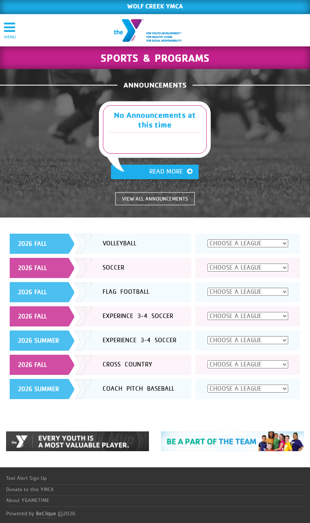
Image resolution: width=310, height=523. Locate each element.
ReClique (46, 514)
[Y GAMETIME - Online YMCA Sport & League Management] (154, 30)
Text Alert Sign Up (26, 478)
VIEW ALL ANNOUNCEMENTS (155, 199)
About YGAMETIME (27, 500)
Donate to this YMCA (30, 489)
